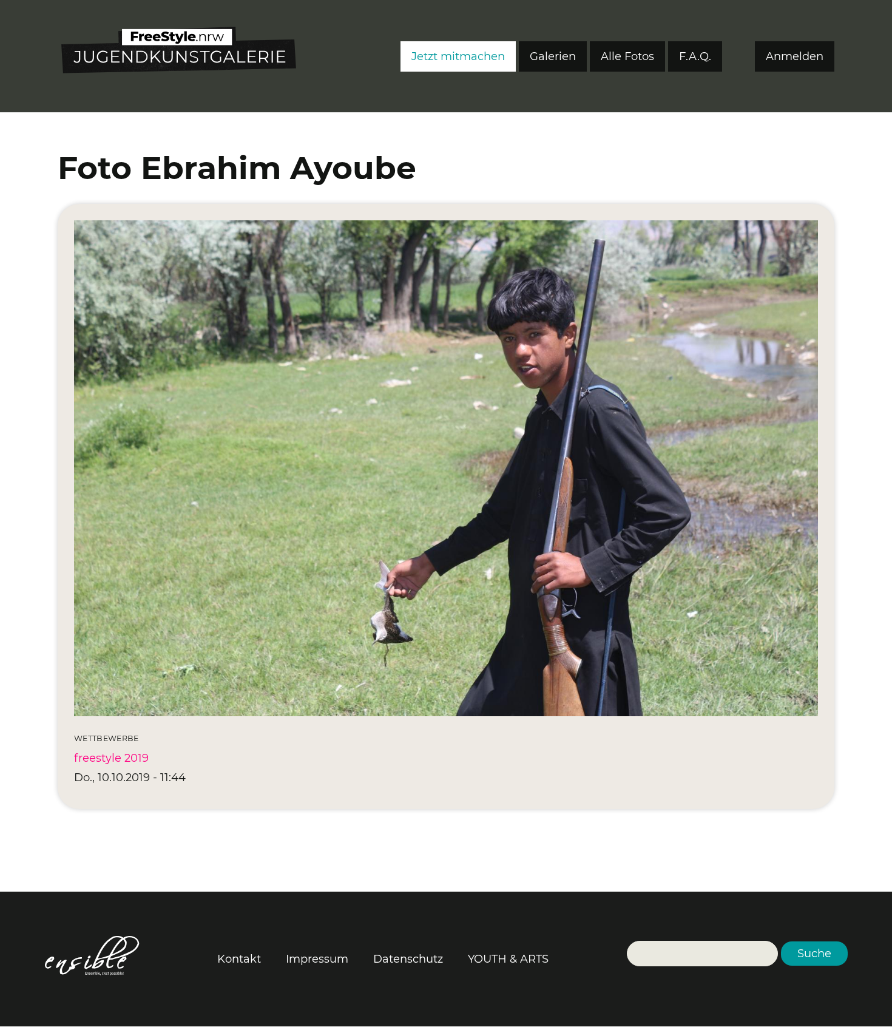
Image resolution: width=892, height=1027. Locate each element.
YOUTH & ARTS (508, 959)
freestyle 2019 (111, 758)
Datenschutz (408, 959)
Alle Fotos (627, 56)
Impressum (317, 959)
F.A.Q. (695, 56)
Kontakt (239, 959)
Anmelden (794, 56)
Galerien (553, 56)
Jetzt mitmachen (458, 56)
